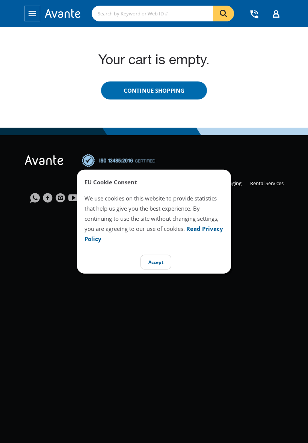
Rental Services (267, 183)
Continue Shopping (154, 90)
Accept (155, 262)
